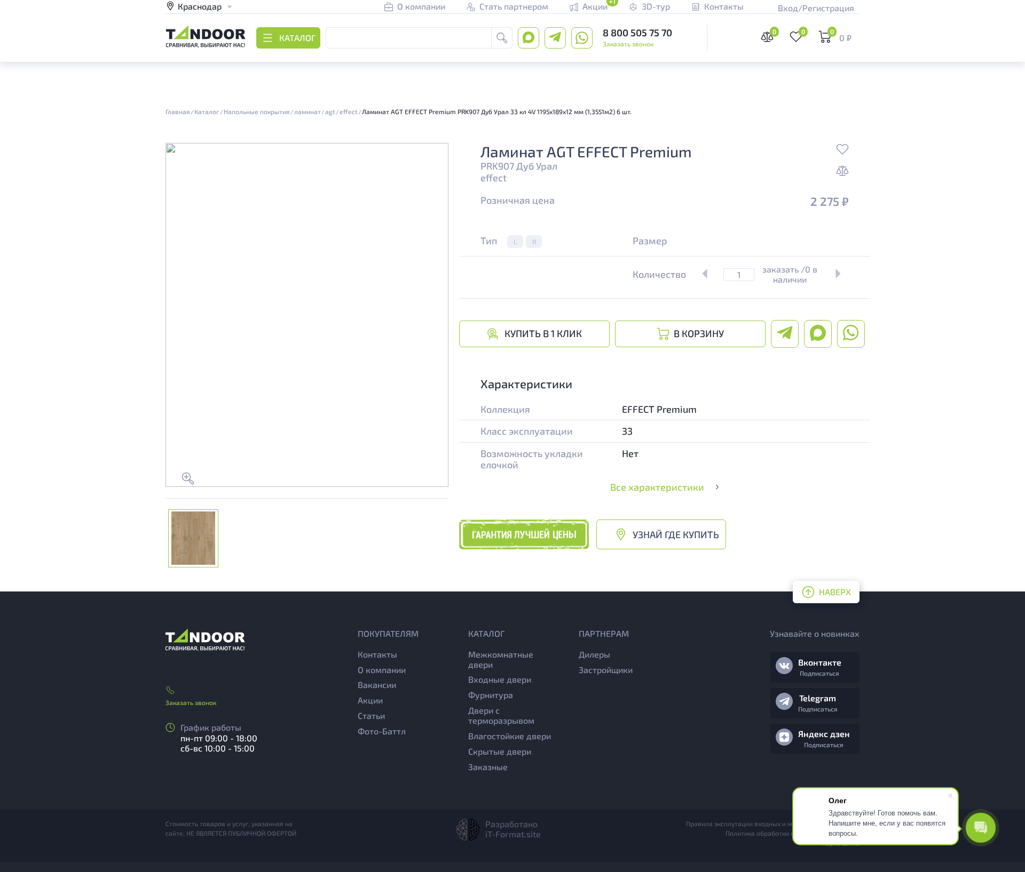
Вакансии (377, 684)
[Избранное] (842, 150)
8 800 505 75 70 (637, 32)
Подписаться (819, 673)
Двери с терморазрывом (501, 715)
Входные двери (499, 679)
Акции (370, 700)
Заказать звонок (628, 43)
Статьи (371, 715)
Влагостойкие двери (509, 736)
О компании (382, 670)
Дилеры (594, 654)
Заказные (488, 767)
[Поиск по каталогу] (501, 38)
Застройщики (606, 670)
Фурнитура (490, 695)
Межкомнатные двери (500, 659)
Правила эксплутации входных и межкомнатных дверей (773, 823)
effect (493, 177)
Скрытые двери (499, 751)
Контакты (377, 654)
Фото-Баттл (382, 731)
